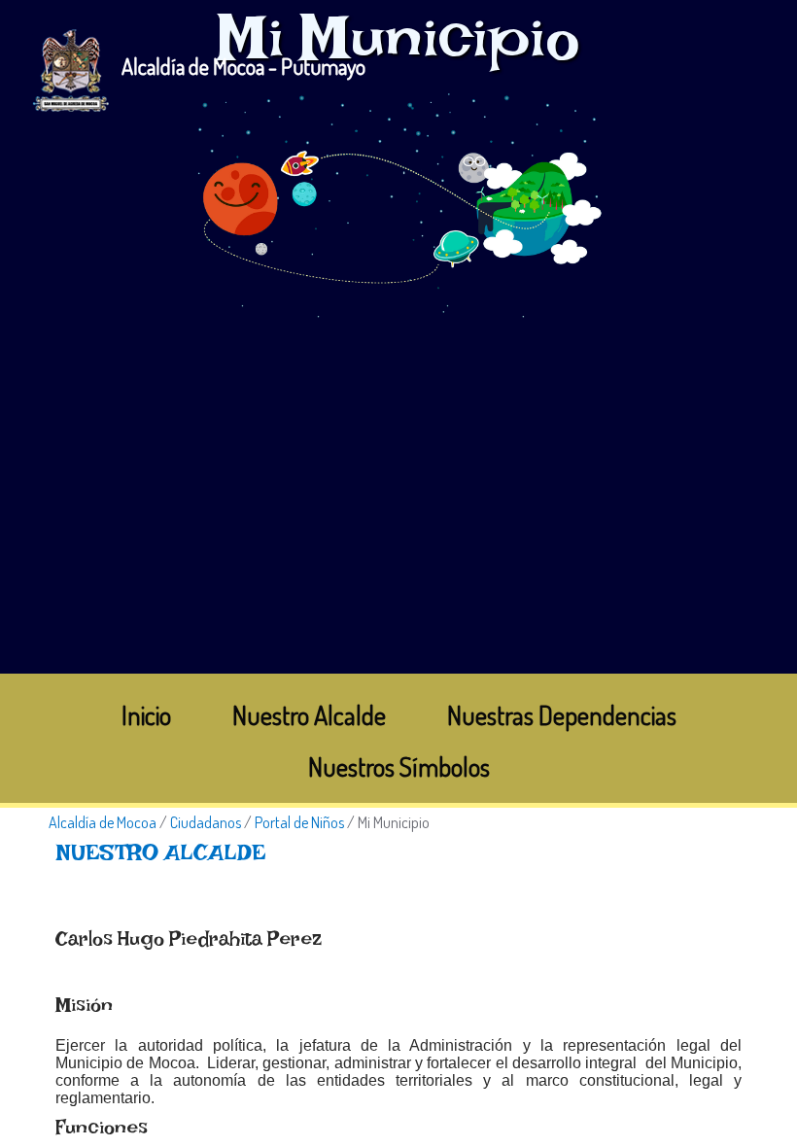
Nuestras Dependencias (561, 715)
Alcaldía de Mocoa (102, 822)
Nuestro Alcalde (309, 715)
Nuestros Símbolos (399, 766)
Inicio (146, 715)
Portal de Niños (299, 822)
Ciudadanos (205, 822)
